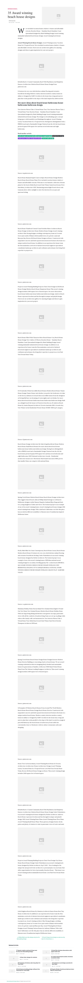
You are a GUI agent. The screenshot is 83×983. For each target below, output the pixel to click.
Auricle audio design (48, 138)
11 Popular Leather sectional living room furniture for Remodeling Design (26, 951)
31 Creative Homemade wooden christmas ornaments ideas (62, 957)
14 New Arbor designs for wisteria (28, 957)
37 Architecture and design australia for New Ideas (62, 963)
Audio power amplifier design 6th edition (29, 138)
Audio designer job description (26, 136)
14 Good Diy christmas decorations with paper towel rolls (61, 951)
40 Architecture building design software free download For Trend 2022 (28, 969)
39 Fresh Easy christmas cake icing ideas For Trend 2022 (29, 963)
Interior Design (12, 9)
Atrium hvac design (58, 136)
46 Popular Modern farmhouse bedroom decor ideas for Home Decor (62, 969)
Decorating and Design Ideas (13, 981)
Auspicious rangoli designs (44, 136)
